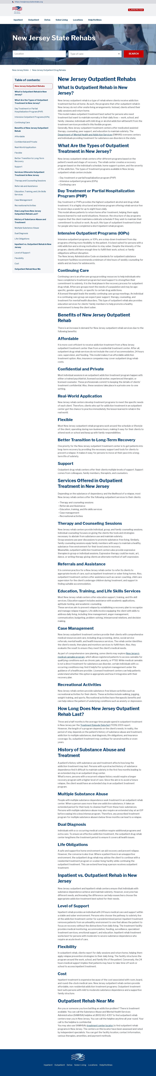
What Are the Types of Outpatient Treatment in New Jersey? (31, 101)
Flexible (18, 153)
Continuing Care (22, 122)
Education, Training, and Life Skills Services (30, 193)
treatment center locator (100, 1025)
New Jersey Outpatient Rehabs (30, 86)
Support (18, 167)
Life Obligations (22, 239)
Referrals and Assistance (26, 186)
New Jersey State (20, 70)
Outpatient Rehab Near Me (28, 269)
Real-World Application (25, 147)
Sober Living (62, 20)
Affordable (20, 136)
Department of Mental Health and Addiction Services (85, 134)
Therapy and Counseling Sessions (30, 181)
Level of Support (22, 253)
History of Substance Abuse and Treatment (30, 221)
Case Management (23, 200)
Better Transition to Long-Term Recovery (29, 159)
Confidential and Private (26, 142)
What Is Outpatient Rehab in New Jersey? (31, 93)
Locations (78, 20)
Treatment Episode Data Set (95, 725)
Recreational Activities (25, 205)
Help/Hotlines (95, 20)
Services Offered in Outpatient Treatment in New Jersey (29, 173)
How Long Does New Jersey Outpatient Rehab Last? (28, 212)
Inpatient (18, 20)
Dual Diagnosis (21, 233)
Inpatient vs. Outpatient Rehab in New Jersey (33, 245)
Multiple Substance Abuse (27, 228)
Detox (47, 20)
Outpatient (33, 20)
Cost (17, 263)
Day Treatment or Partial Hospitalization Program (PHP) (29, 110)
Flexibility (19, 258)
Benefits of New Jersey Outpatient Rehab (31, 129)
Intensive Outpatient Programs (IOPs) (32, 117)
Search (134, 53)
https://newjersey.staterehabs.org (29, 2)
